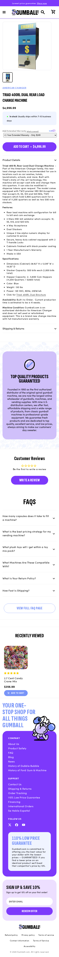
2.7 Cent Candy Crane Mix (13, 680)
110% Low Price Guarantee (24, 797)
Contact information (19, 941)
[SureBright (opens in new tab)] (52, 131)
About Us (13, 744)
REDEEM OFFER (29, 911)
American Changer (14, 87)
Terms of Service (41, 941)
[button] (6, 12)
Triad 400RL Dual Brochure (31, 294)
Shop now (42, 3)
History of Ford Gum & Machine (27, 770)
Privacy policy (28, 935)
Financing (14, 801)
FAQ (10, 752)
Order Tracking (17, 793)
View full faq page (29, 608)
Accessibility (29, 946)
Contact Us (15, 784)
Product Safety (17, 748)
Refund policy (11, 935)
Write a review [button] (29, 480)
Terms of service (46, 935)
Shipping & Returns (20, 788)
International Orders (21, 806)
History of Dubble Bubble (23, 765)
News (11, 761)
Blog (11, 757)
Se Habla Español (19, 810)
